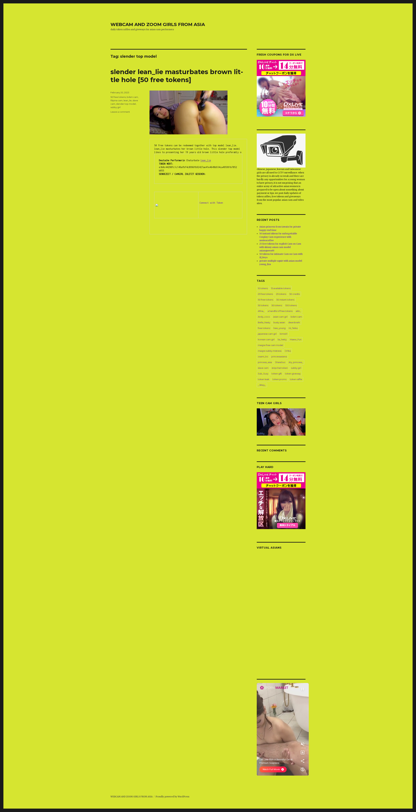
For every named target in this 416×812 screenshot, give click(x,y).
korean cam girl (266, 339)
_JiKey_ (262, 385)
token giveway (293, 373)
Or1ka (288, 351)
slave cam (263, 368)
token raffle (296, 379)
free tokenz (264, 328)
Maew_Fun (295, 339)
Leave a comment (120, 111)
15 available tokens (281, 288)
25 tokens (281, 294)
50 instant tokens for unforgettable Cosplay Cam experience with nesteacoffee (278, 237)
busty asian (279, 322)
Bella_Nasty (264, 322)
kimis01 (283, 333)
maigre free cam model (270, 345)
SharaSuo (280, 362)
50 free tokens (118, 97)
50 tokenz (277, 305)
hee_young (279, 328)
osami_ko (263, 356)
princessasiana (279, 356)
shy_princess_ (296, 362)
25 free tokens (265, 294)
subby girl (115, 107)
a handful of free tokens (280, 311)
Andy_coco (264, 316)
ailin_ (298, 311)
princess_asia (265, 362)
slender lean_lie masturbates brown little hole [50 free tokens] (176, 76)
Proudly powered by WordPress (172, 796)
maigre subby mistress (269, 351)
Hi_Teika (293, 328)
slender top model (126, 104)
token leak (263, 379)
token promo (280, 379)
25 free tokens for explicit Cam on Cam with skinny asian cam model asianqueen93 (280, 247)
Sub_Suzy (263, 373)
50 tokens (263, 305)
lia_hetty (282, 339)
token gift (277, 373)
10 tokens (263, 288)
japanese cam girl (267, 333)
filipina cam (116, 100)
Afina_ (261, 311)
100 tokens (291, 305)
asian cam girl (280, 316)
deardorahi (294, 322)
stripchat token (280, 368)
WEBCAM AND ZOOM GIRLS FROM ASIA (157, 24)
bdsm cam (132, 97)
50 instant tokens (285, 299)
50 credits (294, 294)
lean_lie (206, 160)
